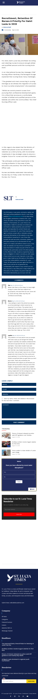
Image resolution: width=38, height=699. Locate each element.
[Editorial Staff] (9, 198)
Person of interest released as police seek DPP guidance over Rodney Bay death (17, 654)
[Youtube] (27, 696)
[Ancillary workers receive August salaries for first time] (6, 444)
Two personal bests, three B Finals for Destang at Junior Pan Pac (18, 644)
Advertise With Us (7, 628)
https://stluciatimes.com (16, 216)
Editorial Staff (7, 27)
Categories (5, 619)
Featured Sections (7, 622)
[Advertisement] (19, 124)
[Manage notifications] (3, 679)
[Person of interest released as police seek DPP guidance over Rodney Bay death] (6, 435)
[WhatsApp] (23, 696)
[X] (19, 696)
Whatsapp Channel (7, 631)
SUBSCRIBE (31, 681)
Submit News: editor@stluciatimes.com (13, 603)
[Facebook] (10, 696)
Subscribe (19, 514)
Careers (4, 625)
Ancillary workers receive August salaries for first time (18, 649)
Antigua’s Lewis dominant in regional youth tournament (15, 660)
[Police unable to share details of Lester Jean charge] (6, 453)
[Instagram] (15, 696)
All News (4, 616)
